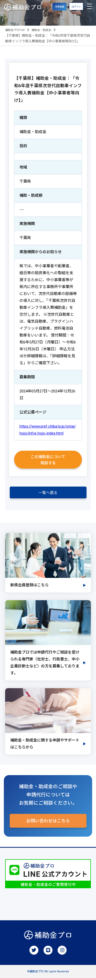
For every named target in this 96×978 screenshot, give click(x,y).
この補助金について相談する (48, 460)
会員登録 (59, 6)
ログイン (76, 6)
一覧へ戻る (48, 492)
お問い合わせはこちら (48, 820)
